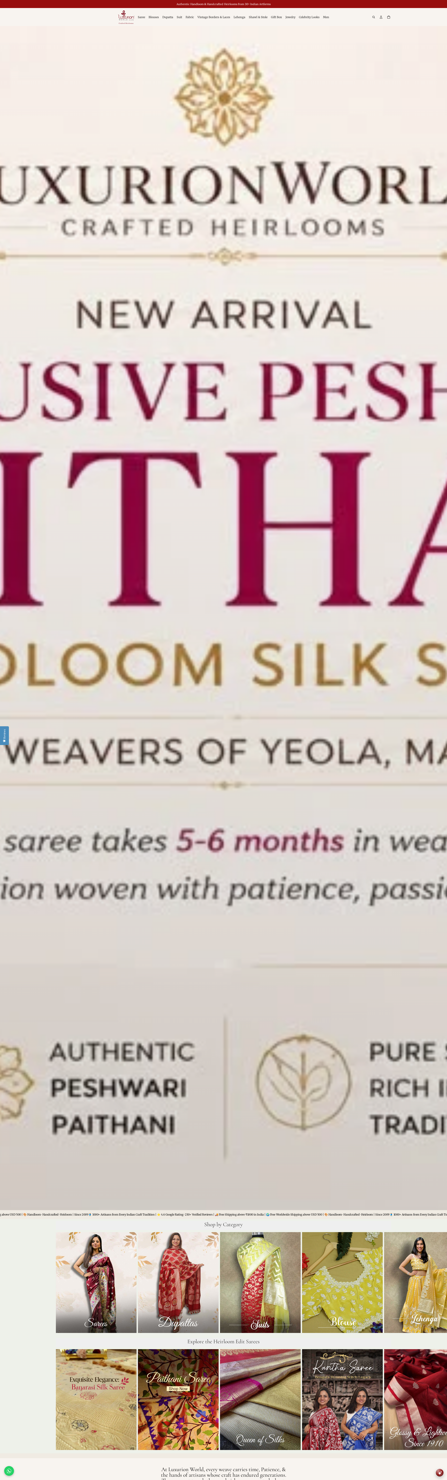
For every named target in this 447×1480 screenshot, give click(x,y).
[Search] (374, 17)
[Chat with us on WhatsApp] (9, 1471)
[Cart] (389, 17)
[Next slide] (387, 1283)
